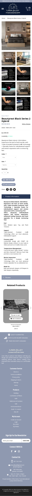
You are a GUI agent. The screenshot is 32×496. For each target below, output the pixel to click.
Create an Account (16, 420)
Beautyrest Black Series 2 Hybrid (16, 18)
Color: (4, 154)
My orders (16, 424)
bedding (16, 393)
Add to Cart (9, 180)
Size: (4, 161)
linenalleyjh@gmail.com (17, 465)
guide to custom (16, 409)
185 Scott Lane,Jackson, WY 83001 (17, 470)
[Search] (26, 8)
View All (16, 412)
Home (3, 18)
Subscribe (26, 440)
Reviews (8, 277)
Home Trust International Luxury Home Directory (19, 480)
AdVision (19, 491)
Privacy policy (16, 377)
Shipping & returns (16, 380)
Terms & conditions (16, 374)
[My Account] (29, 8)
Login (16, 422)
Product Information (12, 196)
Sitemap (16, 382)
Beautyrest (5, 116)
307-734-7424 (18, 461)
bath (16, 398)
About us (16, 372)
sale (16, 404)
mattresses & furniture (16, 401)
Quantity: (5, 169)
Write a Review (26, 124)
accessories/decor (16, 406)
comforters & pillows (16, 396)
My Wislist (16, 426)
